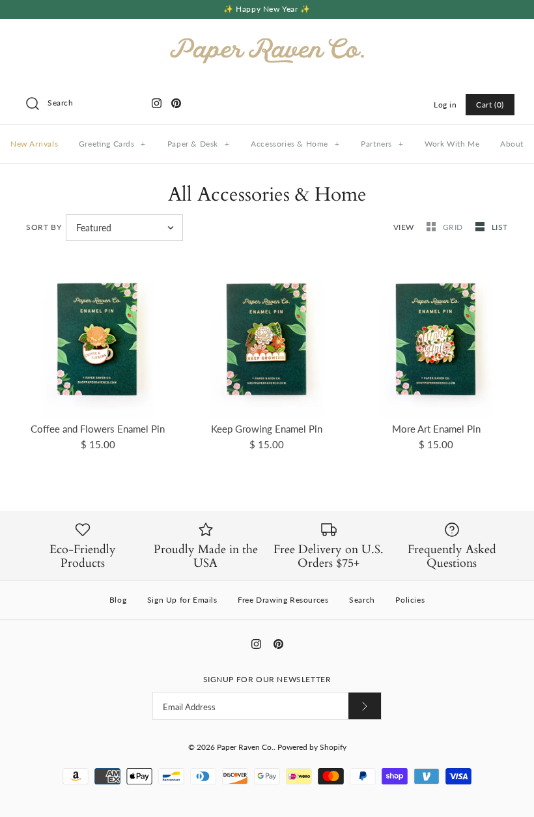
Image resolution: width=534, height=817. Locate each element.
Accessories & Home (295, 144)
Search (362, 600)
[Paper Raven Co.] (267, 40)
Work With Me (452, 144)
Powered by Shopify (311, 747)
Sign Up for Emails (182, 600)
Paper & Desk (198, 144)
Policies (410, 600)
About (512, 144)
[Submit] (364, 706)
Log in (445, 104)
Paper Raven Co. (245, 747)
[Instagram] (157, 103)
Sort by (43, 227)
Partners (382, 144)
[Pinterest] (176, 103)
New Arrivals (34, 144)
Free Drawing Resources (283, 600)
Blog (117, 600)
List (500, 227)
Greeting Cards (112, 144)
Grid (454, 227)
